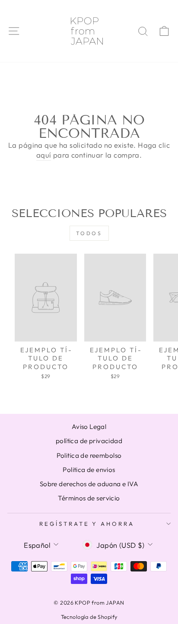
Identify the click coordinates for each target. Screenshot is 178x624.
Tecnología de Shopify (89, 616)
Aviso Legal (89, 426)
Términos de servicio (89, 498)
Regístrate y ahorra (87, 523)
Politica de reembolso (89, 455)
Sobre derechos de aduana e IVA (89, 484)
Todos (89, 233)
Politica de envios (89, 470)
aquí (43, 154)
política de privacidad (89, 441)
